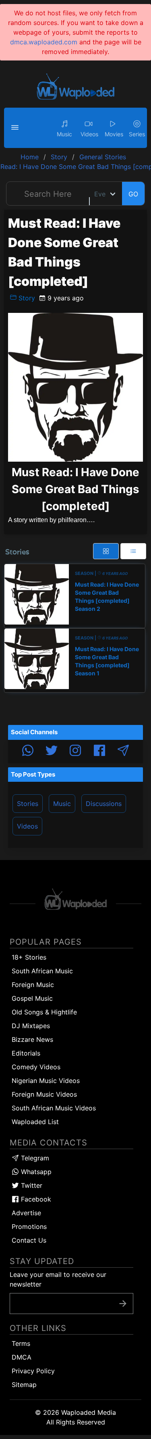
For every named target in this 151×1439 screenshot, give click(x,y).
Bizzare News (32, 1039)
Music (62, 804)
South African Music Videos (54, 1108)
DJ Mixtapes (31, 1026)
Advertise (26, 1213)
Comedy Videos (36, 1067)
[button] (16, 128)
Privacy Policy (33, 1371)
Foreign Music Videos (44, 1094)
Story (26, 298)
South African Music (42, 971)
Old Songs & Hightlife (44, 1012)
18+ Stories (29, 957)
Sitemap (24, 1385)
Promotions (29, 1226)
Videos (27, 826)
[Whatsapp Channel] (28, 751)
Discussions (104, 804)
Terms (21, 1343)
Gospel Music (32, 998)
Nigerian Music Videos (46, 1081)
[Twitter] (51, 751)
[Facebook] (99, 751)
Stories (27, 804)
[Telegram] (123, 751)
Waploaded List (35, 1122)
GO (133, 194)
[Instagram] (75, 751)
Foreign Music (33, 985)
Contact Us (29, 1240)
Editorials (26, 1053)
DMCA (21, 1357)
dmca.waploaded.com (43, 42)
